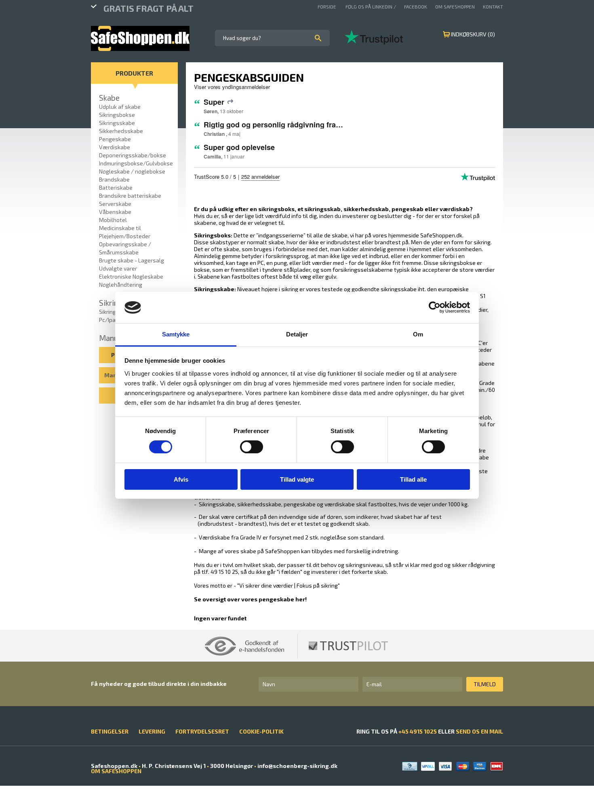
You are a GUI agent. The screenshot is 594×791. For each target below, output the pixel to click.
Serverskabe (115, 203)
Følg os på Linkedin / (370, 6)
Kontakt (493, 6)
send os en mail (479, 731)
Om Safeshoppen (455, 6)
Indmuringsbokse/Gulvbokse (136, 163)
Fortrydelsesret (202, 731)
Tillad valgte (297, 479)
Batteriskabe (116, 187)
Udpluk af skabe (120, 106)
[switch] (251, 446)
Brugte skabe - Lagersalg (131, 260)
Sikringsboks (212, 235)
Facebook (415, 6)
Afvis (181, 479)
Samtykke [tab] (176, 334)
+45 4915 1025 (417, 731)
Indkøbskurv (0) (473, 34)
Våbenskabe (115, 211)
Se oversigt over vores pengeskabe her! (250, 599)
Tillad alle (413, 479)
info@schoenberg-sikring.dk (296, 765)
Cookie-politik (261, 731)
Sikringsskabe (214, 289)
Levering (152, 731)
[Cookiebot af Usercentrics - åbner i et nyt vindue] (434, 307)
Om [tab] (418, 334)
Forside (327, 6)
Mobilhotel (113, 219)
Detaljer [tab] (297, 334)
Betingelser (109, 731)
